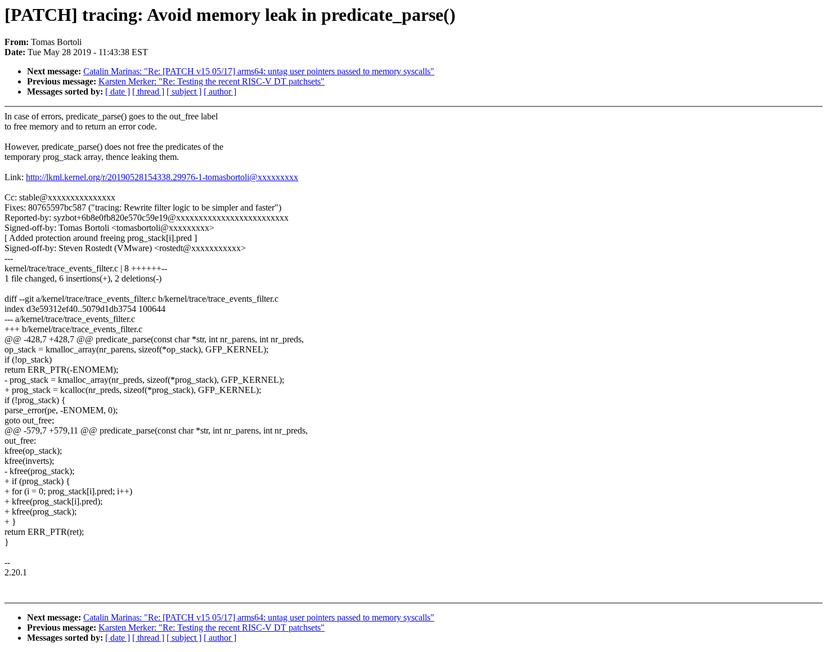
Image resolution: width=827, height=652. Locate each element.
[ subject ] (184, 91)
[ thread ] (148, 91)
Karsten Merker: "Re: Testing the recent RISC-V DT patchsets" (211, 81)
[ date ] (117, 91)
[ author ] (220, 91)
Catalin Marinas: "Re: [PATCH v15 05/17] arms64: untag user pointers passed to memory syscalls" (258, 71)
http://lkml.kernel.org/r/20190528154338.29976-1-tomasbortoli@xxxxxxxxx (162, 177)
